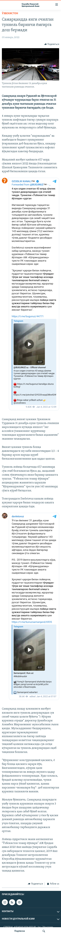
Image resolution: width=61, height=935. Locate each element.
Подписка (19, 931)
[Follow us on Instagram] (5, 902)
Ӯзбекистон (10, 13)
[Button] (51, 44)
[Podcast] (19, 902)
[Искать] (43, 931)
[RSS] (12, 902)
